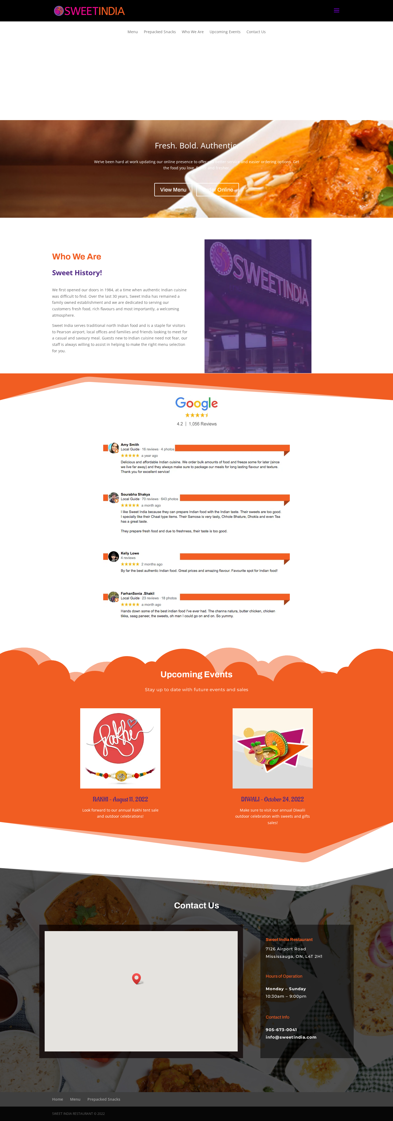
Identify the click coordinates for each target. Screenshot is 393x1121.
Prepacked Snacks (160, 32)
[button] (138, 979)
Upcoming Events (225, 32)
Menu (133, 32)
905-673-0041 (281, 1029)
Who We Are (193, 32)
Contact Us (256, 32)
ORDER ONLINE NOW (194, 92)
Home (57, 1099)
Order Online (217, 190)
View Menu (173, 190)
